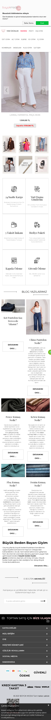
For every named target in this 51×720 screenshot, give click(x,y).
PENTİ (31, 31)
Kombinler (6, 48)
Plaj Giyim (27, 48)
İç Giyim (40, 39)
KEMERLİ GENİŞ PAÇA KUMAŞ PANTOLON (25, 115)
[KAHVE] (22, 102)
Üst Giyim (6, 39)
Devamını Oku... (13, 347)
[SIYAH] (26, 102)
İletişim (37, 48)
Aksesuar (17, 48)
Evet (42, 23)
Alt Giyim (15, 39)
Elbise (24, 39)
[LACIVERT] (24, 102)
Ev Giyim (31, 39)
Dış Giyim (39, 31)
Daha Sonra (28, 23)
